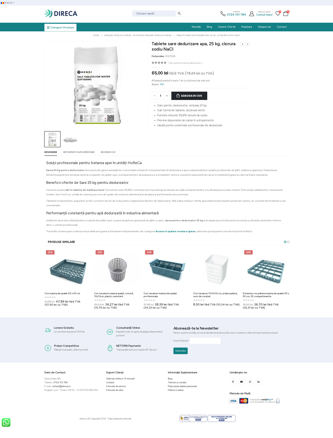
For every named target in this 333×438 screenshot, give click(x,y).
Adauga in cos (191, 96)
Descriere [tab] (50, 152)
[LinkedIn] (258, 381)
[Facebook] (233, 381)
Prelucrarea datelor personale (182, 386)
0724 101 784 (236, 14)
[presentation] (45, 85)
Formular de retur (114, 390)
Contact (110, 382)
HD (162, 84)
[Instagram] (250, 381)
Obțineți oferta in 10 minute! (120, 378)
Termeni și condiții (177, 382)
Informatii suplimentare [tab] (79, 152)
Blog (170, 378)
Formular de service (116, 386)
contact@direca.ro (61, 386)
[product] (216, 269)
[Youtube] (241, 381)
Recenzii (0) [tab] (108, 152)
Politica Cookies (175, 390)
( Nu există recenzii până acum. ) (185, 63)
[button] (285, 242)
